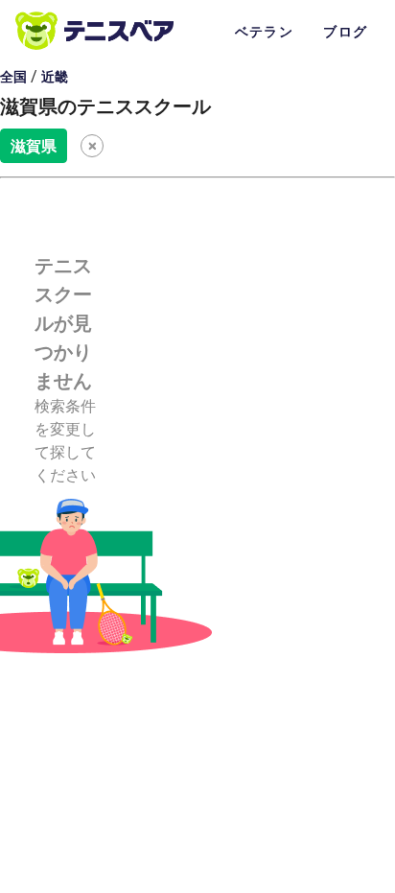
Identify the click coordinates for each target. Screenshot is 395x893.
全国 (13, 76)
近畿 (54, 76)
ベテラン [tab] (264, 31)
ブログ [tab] (345, 31)
